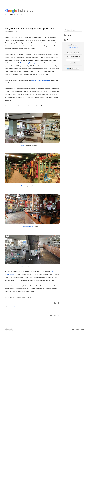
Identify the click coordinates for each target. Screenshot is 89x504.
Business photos (13, 307)
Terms (82, 329)
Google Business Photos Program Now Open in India (29, 28)
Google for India (73, 47)
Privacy (77, 329)
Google (72, 329)
